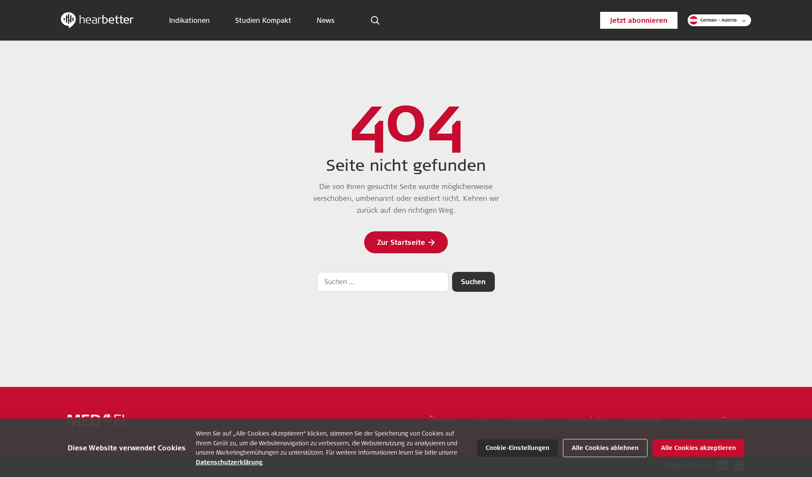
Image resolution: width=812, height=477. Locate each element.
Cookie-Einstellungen (517, 448)
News (326, 20)
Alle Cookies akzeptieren (698, 448)
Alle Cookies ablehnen (605, 448)
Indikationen (189, 20)
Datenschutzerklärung (229, 462)
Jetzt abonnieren (638, 20)
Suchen (473, 281)
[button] (719, 20)
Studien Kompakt (263, 20)
